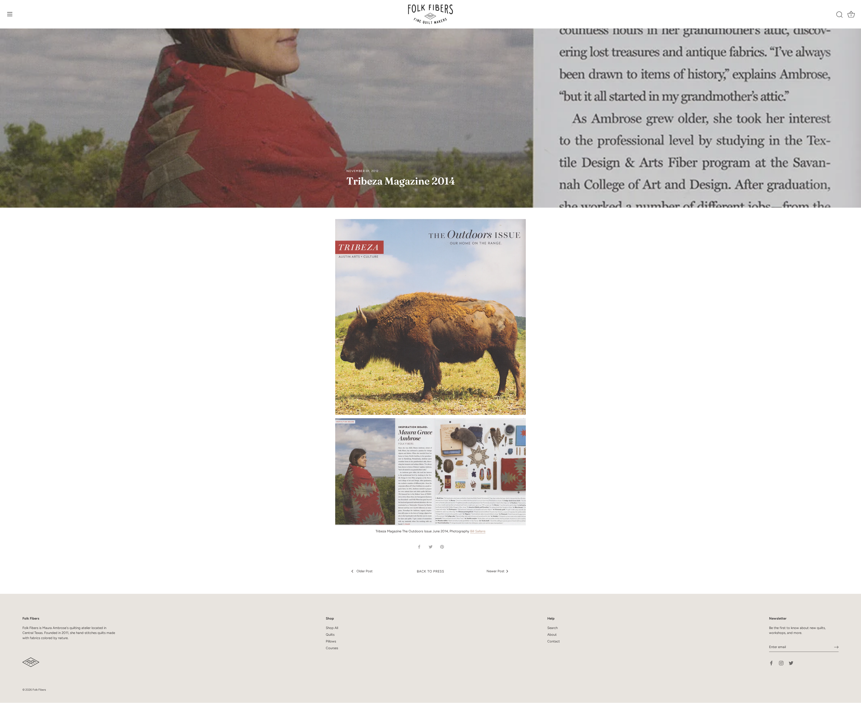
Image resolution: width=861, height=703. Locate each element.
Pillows (331, 641)
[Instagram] (781, 663)
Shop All (332, 628)
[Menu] (10, 14)
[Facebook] (771, 663)
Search (552, 628)
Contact (553, 641)
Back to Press (430, 571)
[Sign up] (836, 647)
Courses (332, 648)
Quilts (330, 635)
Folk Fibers (39, 689)
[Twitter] (791, 663)
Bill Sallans (477, 531)
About (552, 635)
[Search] (839, 15)
